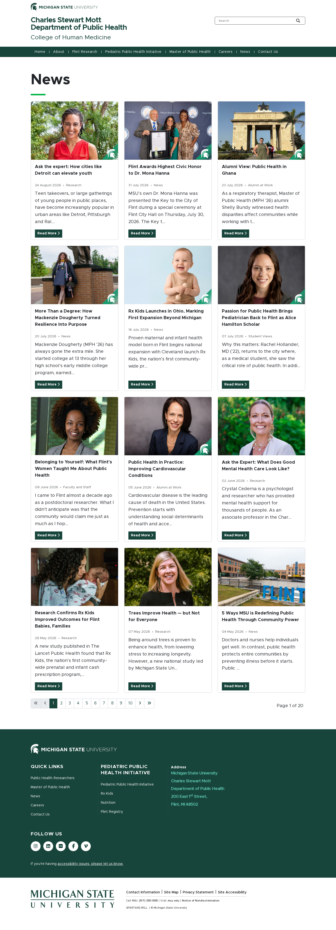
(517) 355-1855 (148, 901)
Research (73, 185)
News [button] (245, 52)
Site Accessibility (232, 892)
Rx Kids (107, 793)
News (158, 185)
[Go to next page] (140, 703)
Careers (226, 52)
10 (130, 703)
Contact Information (143, 892)
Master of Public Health (190, 52)
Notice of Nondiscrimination (200, 901)
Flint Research (84, 52)
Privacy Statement (198, 892)
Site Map (171, 892)
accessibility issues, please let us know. (90, 864)
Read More (47, 233)
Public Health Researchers (53, 778)
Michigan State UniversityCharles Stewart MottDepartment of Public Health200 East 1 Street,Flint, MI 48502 (197, 788)
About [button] (58, 52)
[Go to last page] (149, 703)
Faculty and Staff (77, 487)
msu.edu (173, 901)
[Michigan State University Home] (74, 753)
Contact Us (268, 52)
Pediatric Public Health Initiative (133, 52)
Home (40, 52)
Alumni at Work (260, 185)
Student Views (260, 336)
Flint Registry (112, 812)
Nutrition (108, 802)
